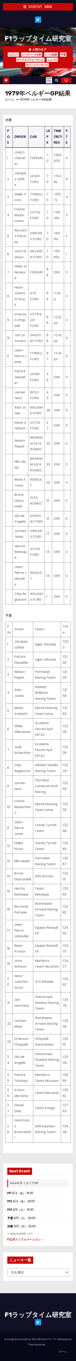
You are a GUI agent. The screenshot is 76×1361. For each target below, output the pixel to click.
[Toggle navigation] (49, 80)
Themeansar (36, 1344)
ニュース (52, 59)
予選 (63, 54)
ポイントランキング (37, 65)
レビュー (13, 54)
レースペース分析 (31, 54)
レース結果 (51, 54)
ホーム (9, 99)
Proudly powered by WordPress (25, 1339)
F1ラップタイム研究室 (38, 38)
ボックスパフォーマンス (30, 59)
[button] (56, 80)
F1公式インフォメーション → (25, 1239)
